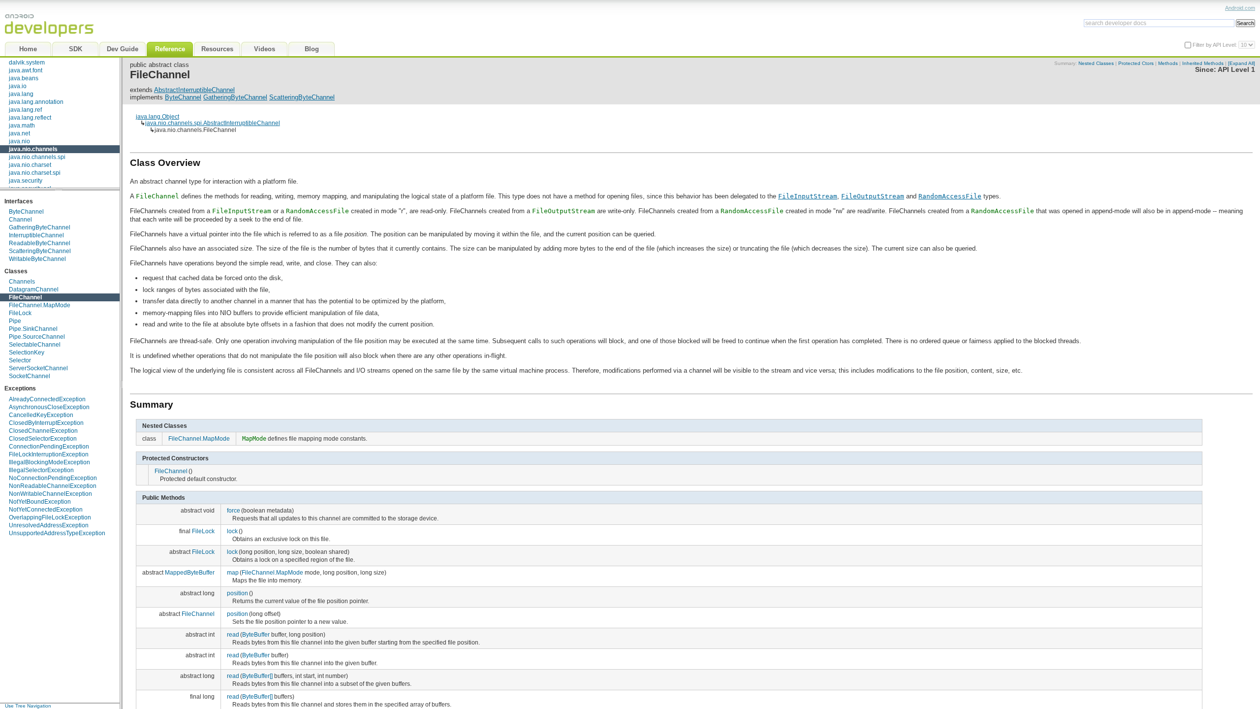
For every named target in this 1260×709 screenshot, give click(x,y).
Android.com (1240, 8)
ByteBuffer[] (257, 676)
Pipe (15, 321)
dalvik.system (27, 62)
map (233, 572)
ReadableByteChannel (39, 243)
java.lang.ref (25, 109)
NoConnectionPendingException (53, 478)
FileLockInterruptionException (49, 454)
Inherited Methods (1203, 63)
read (233, 634)
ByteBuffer (256, 634)
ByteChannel (26, 211)
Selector (20, 360)
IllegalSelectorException (41, 470)
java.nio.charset (30, 164)
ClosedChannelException (43, 430)
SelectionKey (26, 352)
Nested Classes (1096, 63)
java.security (25, 180)
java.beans (23, 78)
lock (232, 531)
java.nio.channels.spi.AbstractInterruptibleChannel (212, 123)
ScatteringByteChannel (40, 251)
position (237, 593)
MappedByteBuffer (190, 572)
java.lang (21, 94)
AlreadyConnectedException (47, 399)
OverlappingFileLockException (50, 517)
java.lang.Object (157, 116)
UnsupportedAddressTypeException (57, 533)
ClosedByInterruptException (46, 422)
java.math (22, 125)
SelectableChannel (35, 344)
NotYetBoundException (40, 501)
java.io (18, 86)
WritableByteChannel (37, 259)
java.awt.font (25, 70)
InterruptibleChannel (36, 235)
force (233, 510)
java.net (19, 133)
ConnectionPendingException (49, 446)
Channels (22, 281)
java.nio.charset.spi (35, 172)
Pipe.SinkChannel (33, 328)
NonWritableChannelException (50, 493)
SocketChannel (29, 376)
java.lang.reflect (30, 117)
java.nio (19, 141)
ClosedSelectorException (43, 438)
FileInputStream (807, 196)
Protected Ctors (1136, 63)
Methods (1168, 63)
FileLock (20, 313)
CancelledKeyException (41, 415)
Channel (20, 219)
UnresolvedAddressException (49, 525)
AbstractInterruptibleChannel (194, 90)
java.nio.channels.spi (37, 157)
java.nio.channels (33, 149)
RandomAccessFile (949, 196)
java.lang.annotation (36, 101)
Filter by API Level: (1215, 45)
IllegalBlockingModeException (49, 462)
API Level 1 (1236, 69)
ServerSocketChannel (38, 368)
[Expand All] (1241, 63)
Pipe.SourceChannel (37, 336)
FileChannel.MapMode (39, 305)
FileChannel (25, 297)
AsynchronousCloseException (49, 407)
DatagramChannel (34, 289)
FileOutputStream (872, 196)
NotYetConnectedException (46, 509)
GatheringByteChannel (39, 227)
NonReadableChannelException (52, 486)
